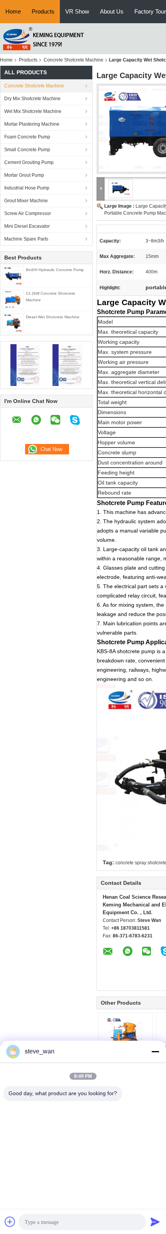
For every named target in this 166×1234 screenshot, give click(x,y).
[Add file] (10, 1221)
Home (13, 11)
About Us (112, 11)
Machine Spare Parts (26, 239)
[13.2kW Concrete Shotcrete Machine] (13, 299)
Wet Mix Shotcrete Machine (32, 111)
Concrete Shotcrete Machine (73, 60)
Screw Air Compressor (27, 213)
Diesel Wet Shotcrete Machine (53, 317)
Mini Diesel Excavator (27, 226)
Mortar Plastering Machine (31, 124)
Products (43, 11)
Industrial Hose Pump (26, 188)
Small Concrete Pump (27, 149)
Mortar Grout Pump (24, 175)
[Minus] (155, 1051)
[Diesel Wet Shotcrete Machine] (13, 322)
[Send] (155, 1221)
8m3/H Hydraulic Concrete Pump (55, 270)
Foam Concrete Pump (27, 137)
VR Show (77, 11)
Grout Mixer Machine (26, 200)
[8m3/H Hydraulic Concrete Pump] (13, 275)
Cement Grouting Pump (29, 162)
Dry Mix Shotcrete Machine (32, 98)
